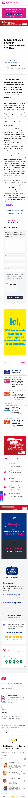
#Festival (6, 418)
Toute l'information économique (13, 2)
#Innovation (7, 368)
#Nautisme (15, 368)
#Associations (8, 403)
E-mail (7, 261)
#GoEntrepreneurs (20, 390)
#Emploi (6, 60)
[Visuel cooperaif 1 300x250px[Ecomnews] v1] (15, 445)
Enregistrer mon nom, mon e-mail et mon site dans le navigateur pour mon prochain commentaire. (15, 276)
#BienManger (7, 377)
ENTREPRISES (4, 732)
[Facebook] (1, 492)
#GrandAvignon (17, 377)
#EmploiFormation (15, 60)
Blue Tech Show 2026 (17, 372)
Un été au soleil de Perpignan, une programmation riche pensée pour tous (17, 424)
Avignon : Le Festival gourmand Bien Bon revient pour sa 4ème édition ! (17, 383)
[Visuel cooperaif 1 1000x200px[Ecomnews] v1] (14, 23)
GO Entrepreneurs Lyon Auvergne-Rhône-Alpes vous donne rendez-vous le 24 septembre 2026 (18, 396)
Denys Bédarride (15, 65)
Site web (7, 268)
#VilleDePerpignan (15, 418)
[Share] (1, 500)
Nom (6, 255)
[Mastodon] (1, 495)
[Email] (1, 497)
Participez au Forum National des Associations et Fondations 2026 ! (16, 411)
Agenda (3, 721)
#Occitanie (7, 62)
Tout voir (22, 362)
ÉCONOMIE (4, 712)
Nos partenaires (12, 695)
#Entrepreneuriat (9, 390)
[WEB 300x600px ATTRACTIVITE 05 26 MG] (15, 332)
